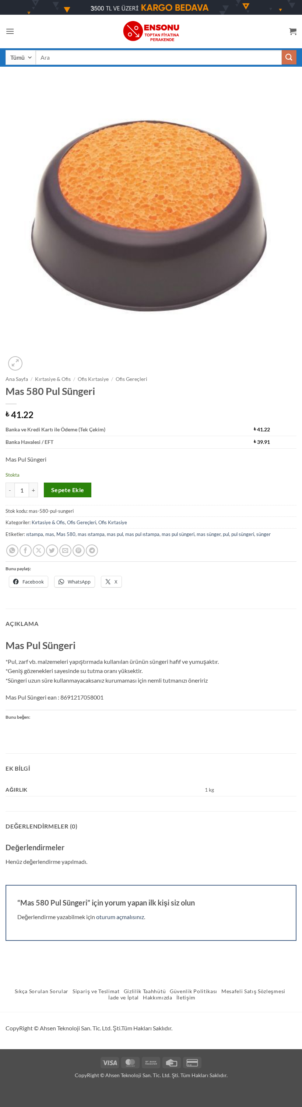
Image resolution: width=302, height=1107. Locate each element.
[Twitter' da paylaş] (52, 550)
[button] (10, 31)
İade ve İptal (123, 998)
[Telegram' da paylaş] (92, 550)
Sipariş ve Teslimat (96, 991)
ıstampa (34, 534)
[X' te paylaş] (39, 550)
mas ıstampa (91, 534)
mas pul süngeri (178, 534)
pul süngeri (242, 534)
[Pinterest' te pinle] (79, 550)
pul (226, 534)
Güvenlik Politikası (193, 991)
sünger (263, 534)
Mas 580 (66, 534)
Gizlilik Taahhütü (145, 991)
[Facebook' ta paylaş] (26, 550)
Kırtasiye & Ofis (53, 379)
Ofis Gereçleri (131, 379)
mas (49, 534)
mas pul (115, 534)
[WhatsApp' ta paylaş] (12, 550)
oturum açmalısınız (120, 916)
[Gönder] (289, 57)
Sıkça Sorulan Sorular (42, 991)
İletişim (186, 998)
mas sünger (209, 534)
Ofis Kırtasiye (93, 379)
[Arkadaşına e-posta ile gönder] (65, 550)
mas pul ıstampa (142, 534)
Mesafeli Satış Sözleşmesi (253, 991)
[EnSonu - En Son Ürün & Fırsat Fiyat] (151, 31)
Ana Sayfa (17, 379)
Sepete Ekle (67, 490)
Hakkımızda (157, 998)
